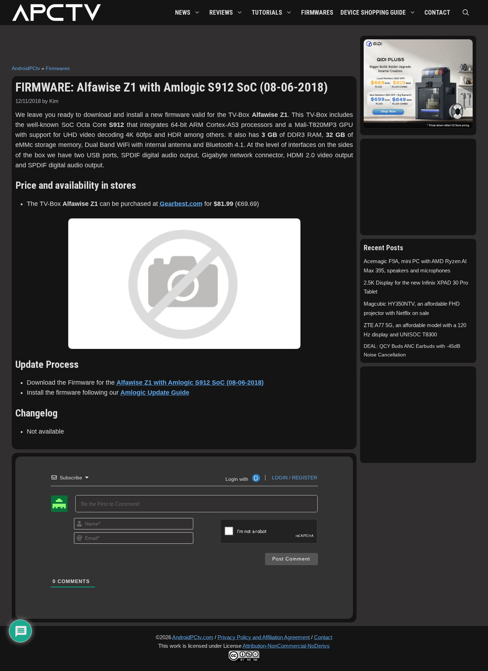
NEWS (182, 12)
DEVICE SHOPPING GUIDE (373, 12)
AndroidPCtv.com (192, 637)
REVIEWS (221, 12)
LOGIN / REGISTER (293, 477)
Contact (323, 637)
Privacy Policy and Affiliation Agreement (264, 637)
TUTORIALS (267, 12)
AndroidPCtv (26, 68)
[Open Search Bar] (465, 12)
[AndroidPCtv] (56, 12)
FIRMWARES (317, 12)
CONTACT (437, 12)
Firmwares (58, 68)
